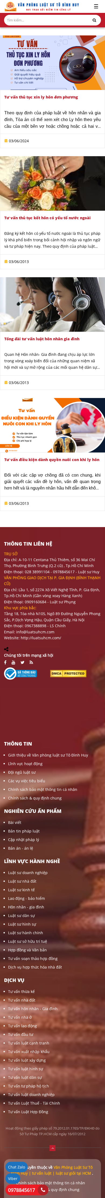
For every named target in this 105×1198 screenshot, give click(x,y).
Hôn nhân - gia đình (26, 907)
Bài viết (14, 822)
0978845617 (21, 1190)
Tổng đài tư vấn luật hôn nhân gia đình (41, 338)
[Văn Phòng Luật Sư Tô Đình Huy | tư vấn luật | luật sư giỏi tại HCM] (41, 6)
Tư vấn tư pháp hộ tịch (28, 1086)
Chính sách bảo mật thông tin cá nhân (42, 789)
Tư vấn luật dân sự (25, 1077)
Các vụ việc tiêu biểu (26, 780)
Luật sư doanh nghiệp (28, 872)
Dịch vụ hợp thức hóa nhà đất (35, 967)
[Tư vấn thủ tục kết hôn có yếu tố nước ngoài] (52, 183)
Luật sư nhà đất (22, 881)
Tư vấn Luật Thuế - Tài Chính (34, 1103)
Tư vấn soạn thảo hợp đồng (33, 958)
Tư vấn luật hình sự (25, 1068)
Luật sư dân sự (21, 915)
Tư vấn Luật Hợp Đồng (28, 1111)
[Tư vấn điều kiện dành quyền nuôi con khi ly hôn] (52, 425)
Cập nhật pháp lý (23, 839)
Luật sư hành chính (25, 932)
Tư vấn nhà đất (21, 1000)
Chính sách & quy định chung (35, 798)
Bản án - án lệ (20, 848)
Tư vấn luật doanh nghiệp (31, 1094)
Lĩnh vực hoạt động (25, 763)
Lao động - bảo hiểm (26, 898)
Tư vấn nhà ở (20, 1017)
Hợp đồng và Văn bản (27, 949)
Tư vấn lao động (22, 1025)
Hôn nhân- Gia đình (39, 354)
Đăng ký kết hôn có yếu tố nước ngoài (38, 233)
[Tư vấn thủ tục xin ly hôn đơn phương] (52, 62)
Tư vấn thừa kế (21, 991)
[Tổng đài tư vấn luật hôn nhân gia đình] (52, 304)
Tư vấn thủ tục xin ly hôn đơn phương (41, 97)
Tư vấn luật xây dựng (27, 1060)
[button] (52, 1148)
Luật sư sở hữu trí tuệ (27, 941)
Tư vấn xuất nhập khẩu (29, 1051)
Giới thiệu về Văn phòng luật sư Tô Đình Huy (48, 755)
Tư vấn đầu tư (20, 1034)
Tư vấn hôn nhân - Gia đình (33, 1008)
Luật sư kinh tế (21, 889)
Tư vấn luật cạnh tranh (28, 1043)
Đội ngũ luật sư (22, 772)
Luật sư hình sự (22, 924)
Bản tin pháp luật (24, 831)
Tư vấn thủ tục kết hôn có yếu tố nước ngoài (47, 217)
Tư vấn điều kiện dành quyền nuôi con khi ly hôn (51, 459)
